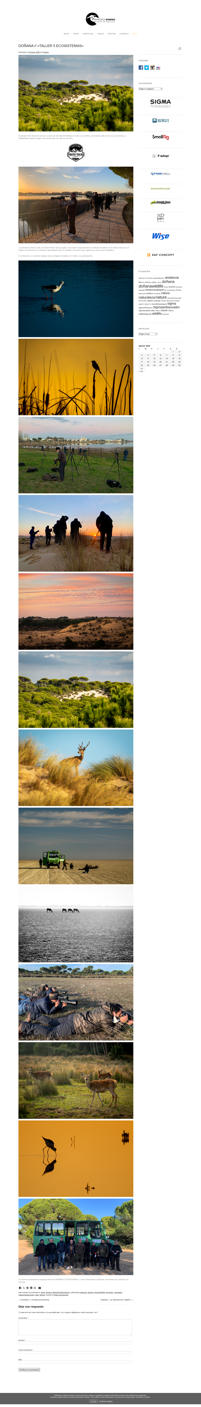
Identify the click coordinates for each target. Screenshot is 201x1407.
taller (37, 1295)
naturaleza (118, 1292)
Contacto (124, 34)
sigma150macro (146, 308)
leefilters (149, 293)
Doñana (49, 1292)
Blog (135, 34)
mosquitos (157, 293)
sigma (171, 303)
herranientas (171, 290)
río (150, 304)
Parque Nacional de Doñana (170, 301)
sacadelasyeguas (159, 304)
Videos (100, 34)
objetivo (150, 301)
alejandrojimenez (158, 278)
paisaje (157, 301)
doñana (90, 1292)
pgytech (141, 304)
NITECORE (142, 301)
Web (20, 1359)
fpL (166, 290)
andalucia (83, 1292)
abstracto (142, 278)
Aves (43, 1292)
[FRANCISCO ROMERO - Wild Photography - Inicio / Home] (100, 19)
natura (165, 293)
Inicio (66, 34)
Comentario (23, 1318)
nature (161, 297)
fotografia (142, 290)
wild (150, 314)
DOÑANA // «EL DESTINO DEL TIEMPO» (117, 1300)
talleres (42, 1295)
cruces (159, 282)
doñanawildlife (99, 1292)
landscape (142, 293)
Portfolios (88, 34)
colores (147, 282)
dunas (166, 287)
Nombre (22, 1340)
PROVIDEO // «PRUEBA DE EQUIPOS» (34, 1300)
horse (178, 290)
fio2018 (172, 287)
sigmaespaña (144, 310)
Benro (141, 282)
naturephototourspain (26, 1295)
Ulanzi (171, 310)
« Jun (141, 371)
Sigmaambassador (166, 307)
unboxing (143, 314)
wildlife (157, 313)
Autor (76, 34)
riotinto (147, 304)
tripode (164, 310)
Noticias (112, 34)
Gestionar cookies (106, 1401)
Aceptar (94, 1401)
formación (109, 1292)
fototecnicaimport (154, 289)
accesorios (149, 278)
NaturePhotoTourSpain (61, 1292)
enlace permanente (61, 1295)
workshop (165, 314)
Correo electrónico (25, 1350)
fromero (46, 52)
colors (153, 282)
